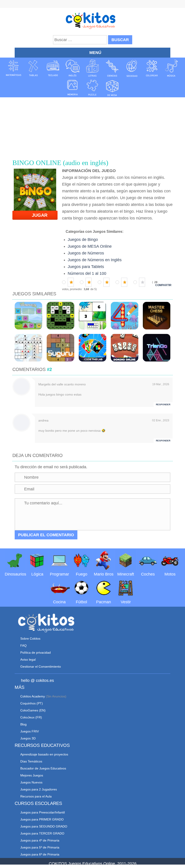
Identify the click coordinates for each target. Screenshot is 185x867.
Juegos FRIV (29, 731)
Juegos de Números (86, 253)
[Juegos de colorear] (152, 68)
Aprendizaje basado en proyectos (44, 754)
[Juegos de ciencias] (112, 68)
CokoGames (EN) (33, 710)
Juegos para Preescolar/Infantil (42, 812)
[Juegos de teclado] (53, 68)
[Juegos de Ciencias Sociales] (132, 68)
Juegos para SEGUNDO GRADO (43, 826)
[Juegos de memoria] (72, 87)
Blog (23, 724)
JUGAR (36, 215)
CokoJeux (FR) (31, 717)
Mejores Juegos (31, 775)
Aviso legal (28, 659)
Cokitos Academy (32, 696)
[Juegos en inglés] (72, 68)
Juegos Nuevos (31, 782)
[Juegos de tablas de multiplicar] (33, 68)
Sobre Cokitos (30, 638)
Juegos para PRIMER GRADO (42, 819)
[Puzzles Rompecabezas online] (92, 87)
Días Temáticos (31, 761)
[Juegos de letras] (92, 68)
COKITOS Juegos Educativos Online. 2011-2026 (92, 863)
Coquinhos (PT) (31, 703)
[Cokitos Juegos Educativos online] (93, 20)
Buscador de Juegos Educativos (43, 768)
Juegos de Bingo (83, 239)
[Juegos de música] (171, 68)
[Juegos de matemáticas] (13, 68)
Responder (163, 404)
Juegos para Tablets (86, 266)
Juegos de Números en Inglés (95, 260)
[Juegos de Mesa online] (112, 87)
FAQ (23, 645)
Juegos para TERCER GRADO (42, 833)
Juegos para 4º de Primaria (39, 840)
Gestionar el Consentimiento (40, 666)
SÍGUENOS (92, 4)
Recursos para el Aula (36, 796)
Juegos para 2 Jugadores (38, 789)
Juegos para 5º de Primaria (39, 847)
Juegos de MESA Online (90, 246)
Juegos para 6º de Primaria (39, 854)
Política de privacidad (35, 652)
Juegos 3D (28, 738)
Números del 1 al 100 (87, 273)
